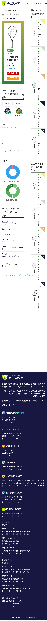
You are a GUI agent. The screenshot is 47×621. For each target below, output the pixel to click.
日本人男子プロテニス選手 (34, 393)
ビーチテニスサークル (19, 499)
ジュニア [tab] (28, 3)
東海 (14, 551)
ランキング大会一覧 (19, 436)
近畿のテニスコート (9, 538)
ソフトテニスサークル (12, 453)
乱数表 (4, 405)
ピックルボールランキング (41, 483)
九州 (28, 551)
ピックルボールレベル (12, 483)
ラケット (5, 18)
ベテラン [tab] (37, 3)
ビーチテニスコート (12, 499)
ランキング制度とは (5, 436)
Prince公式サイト (12, 68)
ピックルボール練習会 (19, 483)
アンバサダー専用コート (12, 419)
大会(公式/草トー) (12, 393)
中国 (25, 551)
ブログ (11, 401)
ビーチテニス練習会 (5, 499)
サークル (5, 401)
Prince (12, 18)
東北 (6, 551)
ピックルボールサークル (27, 483)
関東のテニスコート (9, 528)
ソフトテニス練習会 (5, 453)
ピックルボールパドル (34, 483)
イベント (5, 391)
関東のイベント (7, 566)
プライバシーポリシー (19, 600)
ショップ (34, 401)
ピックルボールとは (5, 483)
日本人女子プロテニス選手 (41, 393)
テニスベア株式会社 (28, 617)
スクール (41, 401)
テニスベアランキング (10, 429)
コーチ (11, 405)
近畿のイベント (7, 576)
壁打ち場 (27, 401)
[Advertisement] (23, 339)
